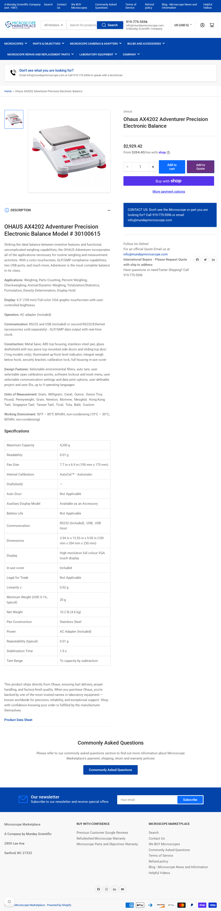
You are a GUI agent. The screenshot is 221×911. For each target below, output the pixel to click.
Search (48, 4)
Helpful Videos (207, 6)
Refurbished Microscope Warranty (101, 838)
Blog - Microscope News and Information (178, 867)
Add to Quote (200, 166)
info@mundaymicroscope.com (145, 254)
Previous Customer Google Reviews (102, 833)
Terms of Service (130, 6)
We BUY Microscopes (79, 6)
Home (8, 91)
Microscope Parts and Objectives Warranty (107, 844)
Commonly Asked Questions (106, 6)
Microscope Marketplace (29, 905)
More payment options (169, 191)
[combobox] (95, 25)
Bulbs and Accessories (144, 43)
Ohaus (127, 111)
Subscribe (190, 800)
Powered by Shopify (59, 905)
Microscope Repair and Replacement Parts (38, 54)
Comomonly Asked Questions (110, 770)
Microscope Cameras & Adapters (94, 43)
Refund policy (149, 6)
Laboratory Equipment (96, 54)
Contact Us (157, 838)
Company (129, 54)
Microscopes (13, 43)
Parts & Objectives (46, 43)
